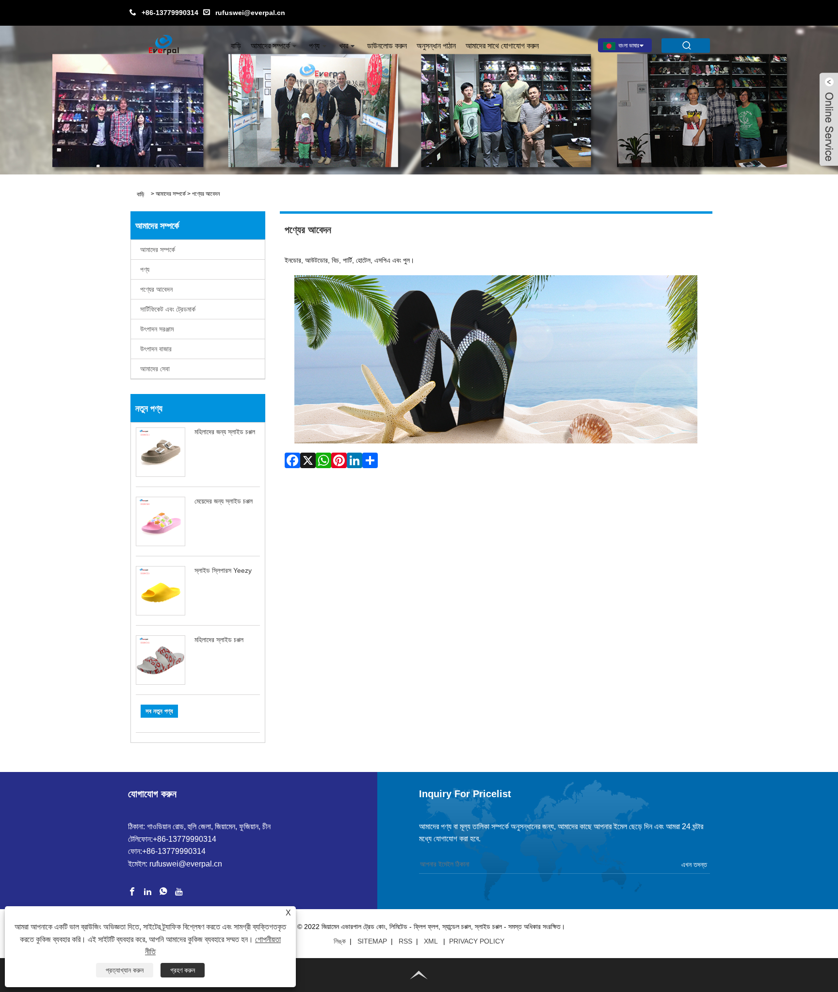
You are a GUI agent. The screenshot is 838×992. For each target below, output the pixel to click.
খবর (343, 46)
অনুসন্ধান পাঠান (436, 46)
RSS (405, 941)
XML (430, 941)
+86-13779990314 (170, 12)
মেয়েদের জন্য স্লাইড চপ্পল (223, 501)
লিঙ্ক (340, 941)
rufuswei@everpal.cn (250, 12)
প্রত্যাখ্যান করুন (125, 970)
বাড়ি (236, 46)
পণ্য (314, 46)
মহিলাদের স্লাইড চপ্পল (218, 640)
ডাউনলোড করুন (387, 46)
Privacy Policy (476, 941)
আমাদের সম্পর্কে (270, 46)
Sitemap (372, 941)
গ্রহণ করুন (182, 970)
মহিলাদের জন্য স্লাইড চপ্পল (224, 432)
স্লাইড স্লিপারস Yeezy (223, 570)
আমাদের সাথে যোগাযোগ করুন (502, 46)
